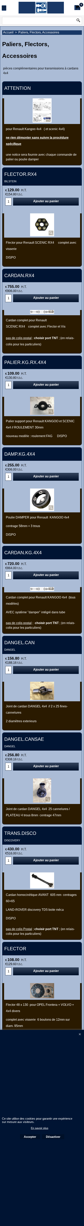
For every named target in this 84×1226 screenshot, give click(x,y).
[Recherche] (78, 21)
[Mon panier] (77, 7)
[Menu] (4, 8)
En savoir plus (39, 1128)
